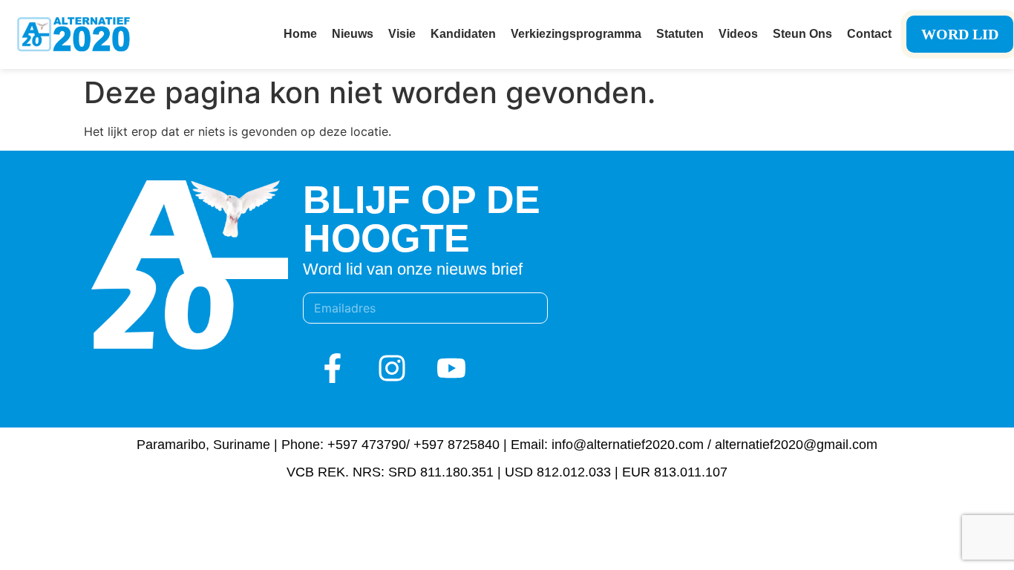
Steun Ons (802, 33)
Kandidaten (463, 33)
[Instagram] (392, 368)
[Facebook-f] (332, 368)
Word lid (959, 34)
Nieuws (352, 33)
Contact (869, 33)
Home (300, 33)
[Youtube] (451, 368)
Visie (402, 33)
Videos (738, 33)
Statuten (680, 33)
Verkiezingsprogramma (576, 33)
